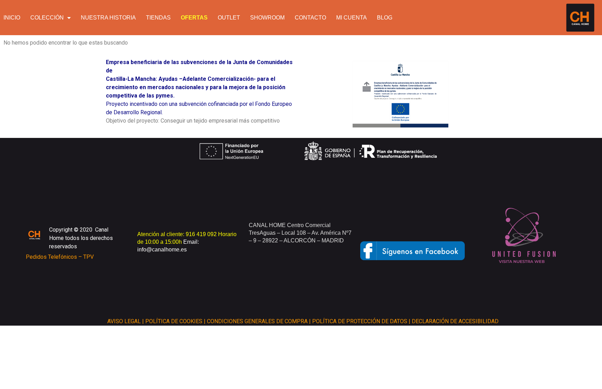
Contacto (310, 18)
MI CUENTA (351, 18)
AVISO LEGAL (124, 321)
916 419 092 (202, 234)
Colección (47, 18)
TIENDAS (158, 18)
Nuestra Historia (108, 18)
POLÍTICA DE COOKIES (173, 321)
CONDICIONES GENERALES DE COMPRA (257, 321)
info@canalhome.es (162, 249)
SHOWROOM (267, 18)
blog (384, 18)
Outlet (229, 18)
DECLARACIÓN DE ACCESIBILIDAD (455, 321)
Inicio (11, 18)
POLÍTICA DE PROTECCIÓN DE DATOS (359, 321)
